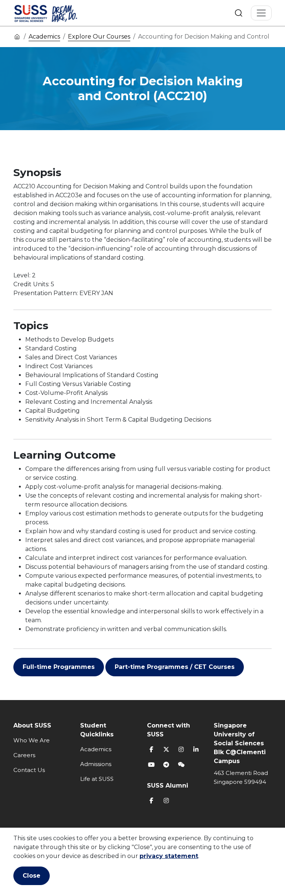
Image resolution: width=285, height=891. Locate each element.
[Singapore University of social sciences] (58, 13)
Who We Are (31, 740)
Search (238, 13)
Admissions (95, 764)
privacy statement (169, 855)
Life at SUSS (97, 778)
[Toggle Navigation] (261, 13)
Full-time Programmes (59, 666)
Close (31, 875)
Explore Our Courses (99, 36)
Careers (24, 755)
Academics (44, 36)
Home (17, 36)
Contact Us (29, 769)
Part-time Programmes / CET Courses (175, 666)
